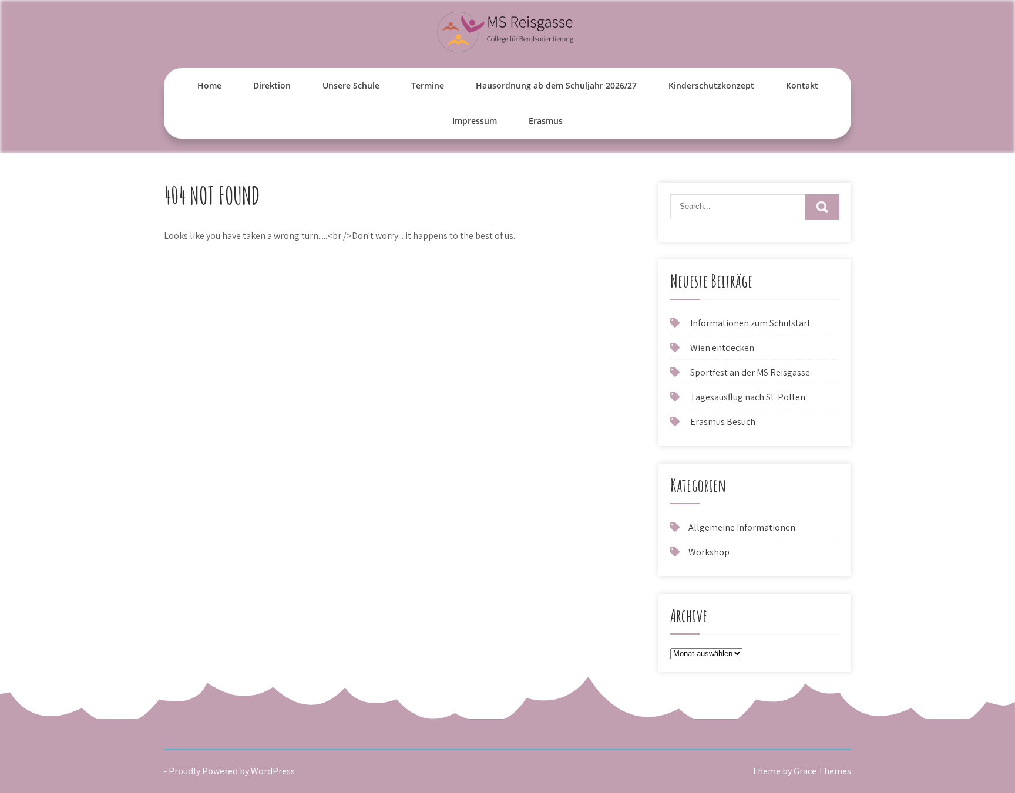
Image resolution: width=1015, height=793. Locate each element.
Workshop (709, 552)
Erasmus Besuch (722, 422)
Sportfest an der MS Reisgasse (750, 372)
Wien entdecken (722, 348)
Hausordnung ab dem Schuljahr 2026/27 (556, 85)
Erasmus (546, 120)
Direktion (272, 85)
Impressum (474, 120)
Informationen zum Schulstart (750, 323)
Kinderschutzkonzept (711, 85)
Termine (427, 85)
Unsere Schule (350, 85)
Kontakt (802, 85)
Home (209, 85)
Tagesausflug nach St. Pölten (747, 397)
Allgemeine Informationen (741, 527)
